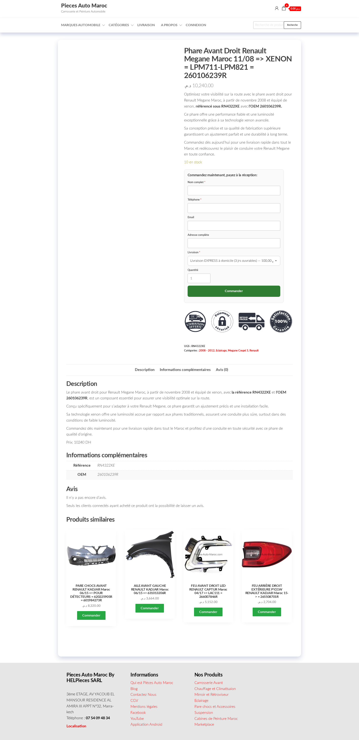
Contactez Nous (143, 695)
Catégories (119, 25)
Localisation (76, 726)
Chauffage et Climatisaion (215, 689)
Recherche (292, 25)
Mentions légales (143, 707)
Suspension (203, 713)
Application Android (146, 725)
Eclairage (221, 350)
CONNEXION (196, 25)
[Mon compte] (276, 8)
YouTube (137, 719)
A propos (169, 25)
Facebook (138, 713)
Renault (254, 350)
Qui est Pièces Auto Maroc (151, 683)
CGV (134, 701)
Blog (134, 689)
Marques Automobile (80, 25)
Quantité (193, 270)
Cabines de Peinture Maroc (216, 719)
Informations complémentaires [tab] (185, 370)
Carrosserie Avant (208, 683)
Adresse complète (198, 235)
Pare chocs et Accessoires (214, 707)
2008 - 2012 (207, 350)
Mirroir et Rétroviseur (211, 695)
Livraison (146, 25)
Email (191, 217)
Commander (91, 615)
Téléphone (195, 199)
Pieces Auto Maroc (84, 6)
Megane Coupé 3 (238, 350)
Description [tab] (145, 370)
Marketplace (204, 725)
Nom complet (196, 182)
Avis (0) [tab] (222, 370)
